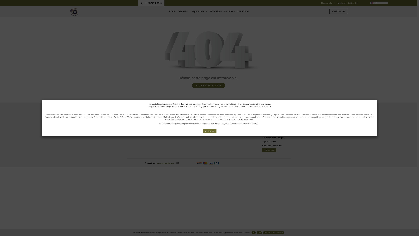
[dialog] (209, 118)
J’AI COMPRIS (209, 131)
